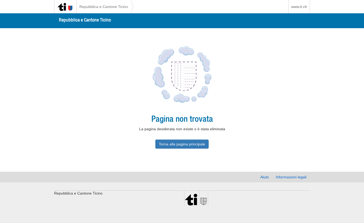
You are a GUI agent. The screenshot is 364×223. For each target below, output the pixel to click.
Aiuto (264, 177)
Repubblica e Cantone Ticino (103, 7)
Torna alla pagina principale (182, 144)
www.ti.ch (299, 7)
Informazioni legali (291, 177)
